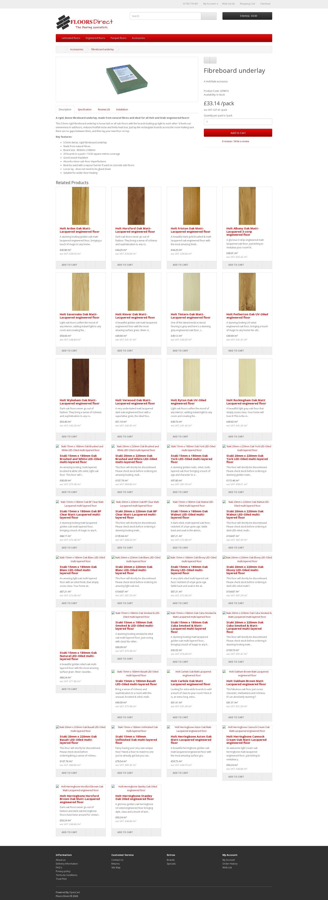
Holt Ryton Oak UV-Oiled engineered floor (188, 401)
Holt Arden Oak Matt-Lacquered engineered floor (79, 229)
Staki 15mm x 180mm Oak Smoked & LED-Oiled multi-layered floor (134, 625)
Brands (171, 860)
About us (60, 860)
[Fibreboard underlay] (127, 79)
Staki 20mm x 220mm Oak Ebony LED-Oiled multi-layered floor (244, 570)
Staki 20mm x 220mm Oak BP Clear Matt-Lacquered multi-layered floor (136, 514)
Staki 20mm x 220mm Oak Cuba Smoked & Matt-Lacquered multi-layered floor (244, 627)
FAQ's (59, 867)
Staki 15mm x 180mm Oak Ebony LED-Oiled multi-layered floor (189, 570)
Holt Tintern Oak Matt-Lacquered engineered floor (191, 315)
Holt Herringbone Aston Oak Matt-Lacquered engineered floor (191, 739)
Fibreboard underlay (102, 49)
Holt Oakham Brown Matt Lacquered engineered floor (246, 682)
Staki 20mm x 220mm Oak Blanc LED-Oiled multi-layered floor (133, 570)
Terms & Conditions (66, 875)
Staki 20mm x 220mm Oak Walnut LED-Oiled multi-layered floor (244, 514)
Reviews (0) (104, 109)
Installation (122, 109)
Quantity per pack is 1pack (218, 115)
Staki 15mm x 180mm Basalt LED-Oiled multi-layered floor (136, 682)
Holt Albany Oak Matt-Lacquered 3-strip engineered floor (242, 231)
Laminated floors (71, 38)
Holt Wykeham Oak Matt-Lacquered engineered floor (79, 401)
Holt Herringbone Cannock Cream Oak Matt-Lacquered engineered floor (246, 739)
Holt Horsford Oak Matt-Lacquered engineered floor (135, 229)
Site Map (116, 867)
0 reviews (227, 141)
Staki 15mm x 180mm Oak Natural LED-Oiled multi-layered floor (78, 656)
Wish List (227, 867)
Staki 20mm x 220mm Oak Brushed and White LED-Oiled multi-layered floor (136, 459)
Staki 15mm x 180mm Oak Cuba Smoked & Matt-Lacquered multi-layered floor (189, 627)
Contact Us (117, 860)
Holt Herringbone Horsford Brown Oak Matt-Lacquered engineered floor (80, 799)
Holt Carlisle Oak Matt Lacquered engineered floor (191, 682)
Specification (84, 109)
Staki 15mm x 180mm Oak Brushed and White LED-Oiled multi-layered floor (80, 459)
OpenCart (74, 892)
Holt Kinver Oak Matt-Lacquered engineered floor (135, 315)
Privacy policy (63, 871)
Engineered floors (95, 38)
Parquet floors (118, 38)
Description (65, 109)
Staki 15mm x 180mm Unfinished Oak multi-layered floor (136, 739)
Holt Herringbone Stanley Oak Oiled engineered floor (134, 797)
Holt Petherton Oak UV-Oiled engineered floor (247, 315)
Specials (171, 863)
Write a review (241, 141)
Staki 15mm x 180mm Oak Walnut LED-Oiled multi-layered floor (189, 514)
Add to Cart (238, 133)
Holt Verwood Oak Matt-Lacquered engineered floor (135, 401)
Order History (229, 863)
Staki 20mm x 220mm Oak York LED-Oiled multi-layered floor (247, 459)
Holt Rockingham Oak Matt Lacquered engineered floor (246, 401)
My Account (228, 860)
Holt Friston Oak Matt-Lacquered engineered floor (191, 229)
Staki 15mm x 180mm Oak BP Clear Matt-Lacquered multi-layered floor (80, 514)
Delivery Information (67, 863)
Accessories (138, 38)
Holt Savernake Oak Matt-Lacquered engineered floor (79, 315)
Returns (115, 863)
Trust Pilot (61, 878)
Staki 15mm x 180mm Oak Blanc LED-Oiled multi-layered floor (78, 570)
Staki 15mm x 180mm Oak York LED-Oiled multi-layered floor (191, 459)
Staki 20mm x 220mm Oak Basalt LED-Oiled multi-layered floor (78, 739)
